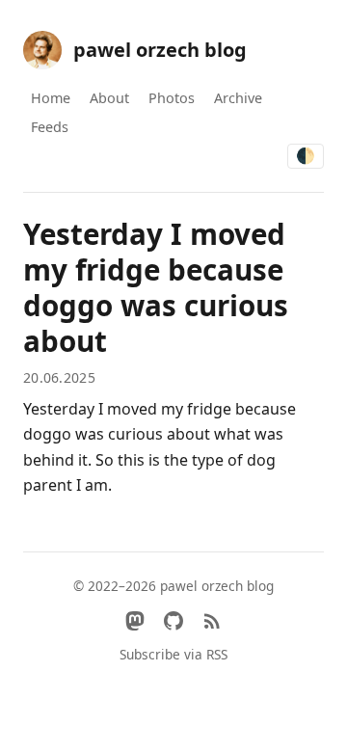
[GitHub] (173, 620)
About (109, 98)
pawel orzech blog (160, 50)
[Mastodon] (135, 620)
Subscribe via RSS (173, 654)
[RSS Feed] (212, 620)
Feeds (49, 127)
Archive (238, 98)
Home (50, 98)
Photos (171, 98)
